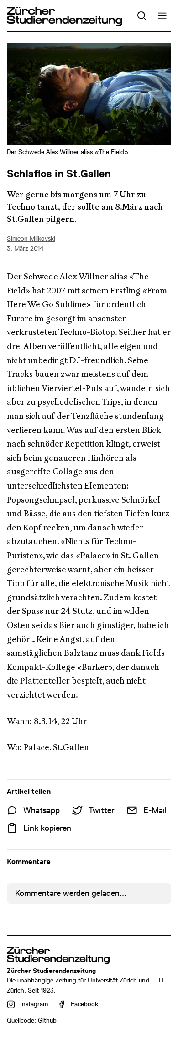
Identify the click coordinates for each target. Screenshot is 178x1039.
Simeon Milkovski (31, 238)
